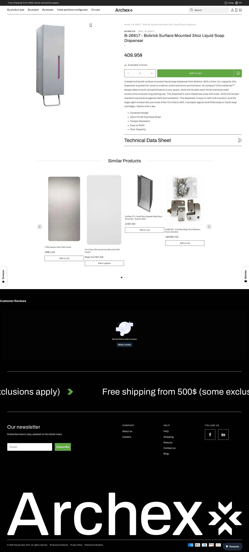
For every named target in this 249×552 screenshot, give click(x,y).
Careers (126, 437)
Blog (166, 453)
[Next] (209, 226)
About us (127, 431)
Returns (168, 442)
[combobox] (208, 10)
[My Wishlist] (236, 10)
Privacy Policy (76, 545)
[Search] (191, 10)
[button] (15, 10)
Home (127, 24)
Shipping (168, 437)
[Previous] (39, 226)
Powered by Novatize (94, 545)
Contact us (170, 448)
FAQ (166, 431)
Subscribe (62, 447)
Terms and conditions (59, 545)
